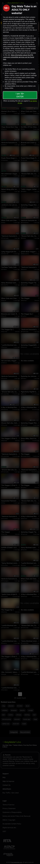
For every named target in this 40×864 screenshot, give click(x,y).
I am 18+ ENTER (20, 95)
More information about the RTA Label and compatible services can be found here (18, 57)
